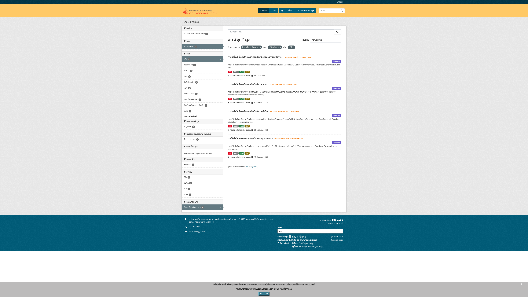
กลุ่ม (282, 10)
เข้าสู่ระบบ (340, 2)
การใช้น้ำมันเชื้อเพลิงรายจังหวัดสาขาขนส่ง (247, 84)
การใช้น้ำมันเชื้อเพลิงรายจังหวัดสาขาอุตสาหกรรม (250, 138)
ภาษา (279, 227)
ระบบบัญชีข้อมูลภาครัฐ (304, 243)
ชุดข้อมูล (263, 10)
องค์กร (273, 10)
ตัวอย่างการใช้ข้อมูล (306, 10)
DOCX (236, 72)
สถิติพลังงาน (336, 61)
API (247, 166)
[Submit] (342, 10)
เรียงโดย (305, 40)
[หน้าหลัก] (185, 22)
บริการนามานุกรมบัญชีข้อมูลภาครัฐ (309, 246)
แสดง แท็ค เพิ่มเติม (191, 116)
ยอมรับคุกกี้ (264, 293)
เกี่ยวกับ (291, 10)
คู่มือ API (255, 166)
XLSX (242, 72)
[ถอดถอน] (260, 47)
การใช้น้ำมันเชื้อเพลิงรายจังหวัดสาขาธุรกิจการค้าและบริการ (255, 57)
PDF (230, 72)
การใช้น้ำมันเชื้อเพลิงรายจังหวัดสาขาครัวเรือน (249, 111)
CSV (247, 72)
